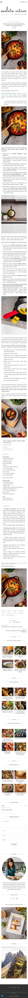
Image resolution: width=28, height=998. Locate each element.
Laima (3, 805)
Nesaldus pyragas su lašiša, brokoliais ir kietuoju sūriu (20, 753)
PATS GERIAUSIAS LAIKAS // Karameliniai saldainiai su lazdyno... (20, 712)
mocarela (15, 613)
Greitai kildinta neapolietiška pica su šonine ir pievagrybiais (7, 740)
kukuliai (3, 613)
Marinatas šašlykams (20, 738)
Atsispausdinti (7, 444)
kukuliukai (9, 613)
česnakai (3, 610)
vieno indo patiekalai (10, 615)
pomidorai (21, 613)
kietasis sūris (20, 610)
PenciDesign (14, 993)
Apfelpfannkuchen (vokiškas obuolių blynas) (20, 781)
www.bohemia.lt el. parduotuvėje (19, 387)
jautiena (8, 610)
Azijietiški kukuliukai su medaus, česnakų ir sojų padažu (20, 670)
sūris (3, 615)
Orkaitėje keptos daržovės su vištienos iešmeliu (7, 698)
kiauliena (14, 610)
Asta (15, 27)
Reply (26, 805)
